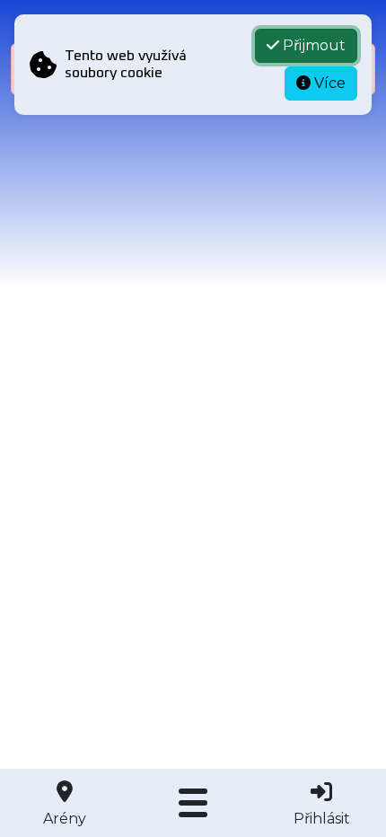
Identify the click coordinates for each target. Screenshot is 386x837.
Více (328, 83)
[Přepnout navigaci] (192, 803)
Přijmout (312, 45)
